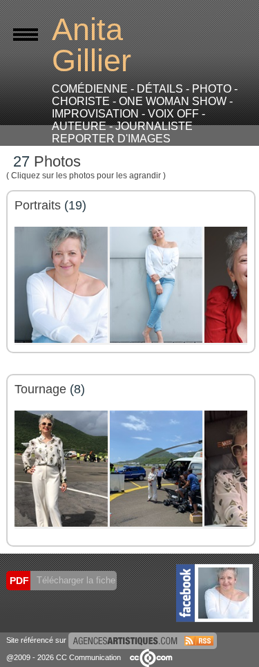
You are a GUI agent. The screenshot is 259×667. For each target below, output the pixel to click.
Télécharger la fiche (74, 580)
